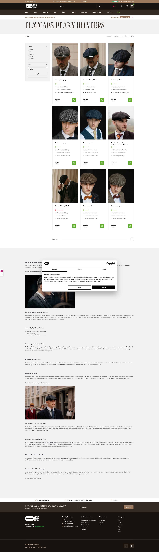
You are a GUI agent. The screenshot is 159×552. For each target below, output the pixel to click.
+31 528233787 (68, 524)
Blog (100, 524)
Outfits (109, 12)
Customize (78, 287)
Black (31, 49)
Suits (26, 12)
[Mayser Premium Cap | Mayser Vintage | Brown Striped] (121, 122)
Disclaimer (83, 529)
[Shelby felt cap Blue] (93, 59)
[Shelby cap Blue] (121, 59)
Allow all (103, 287)
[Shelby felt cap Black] (65, 186)
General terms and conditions (88, 520)
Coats (35, 12)
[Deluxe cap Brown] (93, 186)
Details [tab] (80, 269)
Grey (31, 56)
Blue (31, 52)
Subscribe (128, 507)
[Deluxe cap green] (121, 186)
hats (59, 458)
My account (102, 520)
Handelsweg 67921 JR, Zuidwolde (69, 520)
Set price (38, 74)
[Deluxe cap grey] (65, 122)
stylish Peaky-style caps (49, 442)
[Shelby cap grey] (65, 59)
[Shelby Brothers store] (35, 6)
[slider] (28, 67)
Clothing (45, 12)
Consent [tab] (54, 269)
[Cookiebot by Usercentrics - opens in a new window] (107, 263)
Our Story (101, 522)
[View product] (74, 100)
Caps (54, 12)
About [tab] (104, 269)
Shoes (72, 12)
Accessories (83, 12)
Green (32, 58)
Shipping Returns (85, 524)
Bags (63, 12)
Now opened (40, 526)
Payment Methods (85, 522)
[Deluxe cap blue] (93, 122)
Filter (28, 36)
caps (64, 458)
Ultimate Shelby (96, 12)
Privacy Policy (84, 527)
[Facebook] (126, 546)
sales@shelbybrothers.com (71, 526)
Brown (32, 54)
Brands (119, 531)
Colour (30, 46)
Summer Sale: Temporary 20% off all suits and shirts (77, 17)
